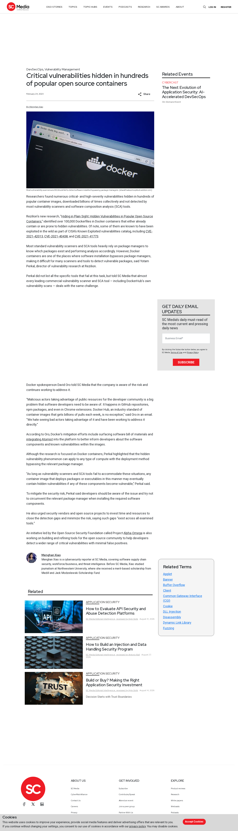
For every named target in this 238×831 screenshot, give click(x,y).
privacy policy (137, 826)
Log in (212, 7)
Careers (74, 806)
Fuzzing (168, 628)
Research (175, 794)
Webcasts (175, 806)
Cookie (168, 606)
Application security (103, 602)
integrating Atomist (39, 439)
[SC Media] (18, 6)
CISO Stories (54, 6)
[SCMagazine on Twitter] (33, 804)
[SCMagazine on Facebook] (24, 804)
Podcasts (175, 812)
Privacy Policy (192, 352)
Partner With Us (126, 812)
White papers (177, 800)
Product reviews (178, 788)
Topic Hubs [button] (90, 6)
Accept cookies (194, 821)
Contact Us (75, 800)
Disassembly (172, 617)
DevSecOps (34, 69)
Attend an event (126, 800)
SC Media (75, 788)
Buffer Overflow (174, 585)
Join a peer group (127, 806)
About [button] (180, 6)
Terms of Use (176, 352)
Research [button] (144, 6)
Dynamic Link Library (177, 622)
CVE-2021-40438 (56, 236)
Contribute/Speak (127, 794)
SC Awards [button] (163, 6)
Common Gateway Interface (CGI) (182, 598)
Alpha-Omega (133, 533)
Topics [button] (72, 6)
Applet (167, 574)
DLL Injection (172, 611)
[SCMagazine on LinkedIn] (42, 804)
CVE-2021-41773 (86, 236)
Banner (168, 579)
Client (167, 590)
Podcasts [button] (125, 6)
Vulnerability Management (62, 69)
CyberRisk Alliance (79, 794)
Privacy (74, 812)
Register (226, 7)
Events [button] (108, 6)
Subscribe (186, 362)
